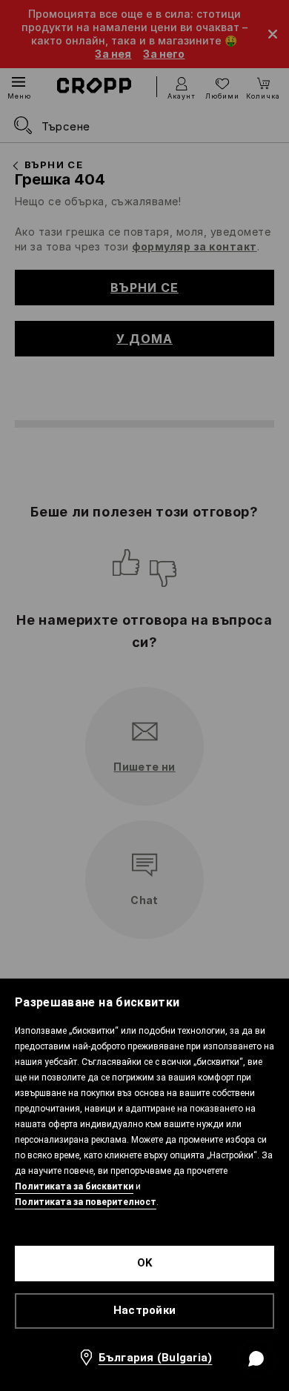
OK (145, 1262)
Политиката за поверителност (85, 1202)
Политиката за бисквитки (74, 1186)
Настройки (144, 1310)
